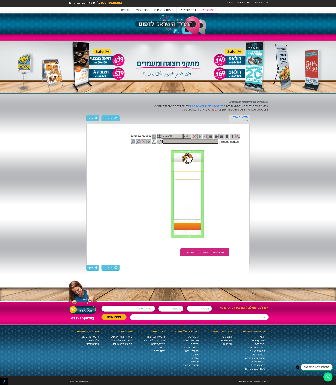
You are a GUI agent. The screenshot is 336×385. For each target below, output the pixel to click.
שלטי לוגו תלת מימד (155, 337)
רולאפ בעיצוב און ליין (122, 344)
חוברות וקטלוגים (191, 341)
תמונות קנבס (92, 344)
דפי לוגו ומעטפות (191, 348)
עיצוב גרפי (142, 10)
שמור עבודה (109, 118)
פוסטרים (161, 348)
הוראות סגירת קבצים (255, 358)
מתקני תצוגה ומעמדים (121, 337)
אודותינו (125, 10)
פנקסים (195, 362)
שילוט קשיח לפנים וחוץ (154, 341)
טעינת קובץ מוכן (163, 10)
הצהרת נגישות (258, 362)
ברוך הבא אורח (261, 2)
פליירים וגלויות (192, 351)
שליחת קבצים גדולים (255, 369)
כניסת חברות (226, 341)
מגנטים (195, 358)
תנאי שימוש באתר (256, 348)
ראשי (262, 337)
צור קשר (229, 2)
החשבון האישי (258, 341)
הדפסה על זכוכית (90, 337)
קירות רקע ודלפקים (122, 341)
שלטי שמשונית (158, 344)
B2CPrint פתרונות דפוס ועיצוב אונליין (79, 381)
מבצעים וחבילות (257, 355)
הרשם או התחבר (243, 2)
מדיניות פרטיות (258, 365)
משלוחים (227, 344)
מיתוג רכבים (159, 351)
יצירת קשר (260, 344)
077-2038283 (111, 3)
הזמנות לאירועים (191, 365)
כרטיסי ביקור (192, 337)
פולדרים (195, 344)
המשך (92, 118)
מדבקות (195, 355)
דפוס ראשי (208, 10)
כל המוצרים (189, 10)
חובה (245, 120)
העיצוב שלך (240, 117)
